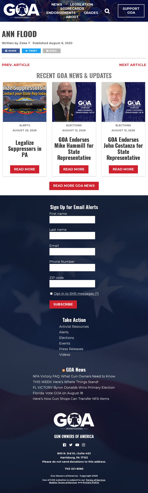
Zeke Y (25, 43)
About (72, 17)
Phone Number (62, 262)
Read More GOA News (74, 186)
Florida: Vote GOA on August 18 (58, 393)
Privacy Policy (91, 482)
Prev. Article (16, 65)
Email (53, 50)
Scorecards (72, 9)
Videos (64, 355)
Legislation (81, 5)
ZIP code (56, 278)
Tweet (32, 50)
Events (64, 343)
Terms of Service (95, 480)
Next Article (132, 65)
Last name (58, 230)
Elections (74, 125)
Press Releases (71, 349)
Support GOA (131, 11)
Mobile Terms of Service (63, 482)
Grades (91, 13)
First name (58, 214)
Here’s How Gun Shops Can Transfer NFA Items (71, 399)
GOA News (76, 369)
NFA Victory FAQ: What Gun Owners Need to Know (74, 376)
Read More (24, 169)
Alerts (24, 125)
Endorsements (61, 13)
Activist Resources (74, 327)
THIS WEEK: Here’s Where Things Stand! (65, 382)
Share (12, 50)
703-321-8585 (74, 468)
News (56, 5)
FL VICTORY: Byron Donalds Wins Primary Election (74, 388)
